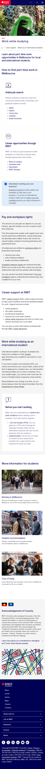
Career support (10, 48)
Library (7, 697)
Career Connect (13, 299)
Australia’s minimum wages (12, 265)
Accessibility (6, 750)
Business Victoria (15, 190)
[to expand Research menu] (40, 724)
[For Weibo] (27, 742)
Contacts (8, 708)
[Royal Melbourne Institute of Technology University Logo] (5, 2)
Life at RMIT (8, 719)
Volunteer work (14, 164)
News (7, 690)
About (5, 735)
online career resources (14, 319)
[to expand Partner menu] (40, 730)
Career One (13, 113)
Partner (6, 730)
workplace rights (31, 248)
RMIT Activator (14, 170)
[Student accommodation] (22, 523)
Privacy (36, 748)
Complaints (31, 750)
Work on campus (15, 162)
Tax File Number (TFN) (19, 423)
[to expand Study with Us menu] (40, 714)
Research (7, 725)
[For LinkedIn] (18, 742)
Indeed (11, 111)
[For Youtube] (22, 742)
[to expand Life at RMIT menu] (40, 719)
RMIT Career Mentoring (17, 329)
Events (7, 694)
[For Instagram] (13, 742)
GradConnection (15, 118)
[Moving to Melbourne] (22, 482)
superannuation (15, 436)
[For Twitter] (8, 742)
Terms (30, 748)
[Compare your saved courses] (32, 2)
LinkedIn (12, 116)
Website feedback (19, 750)
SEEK (11, 108)
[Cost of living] (22, 564)
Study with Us (8, 714)
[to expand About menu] (40, 735)
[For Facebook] (3, 742)
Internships (13, 167)
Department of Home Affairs (13, 387)
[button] (37, 2)
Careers (8, 704)
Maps (7, 701)
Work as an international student (30, 48)
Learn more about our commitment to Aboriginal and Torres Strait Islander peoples (20, 642)
